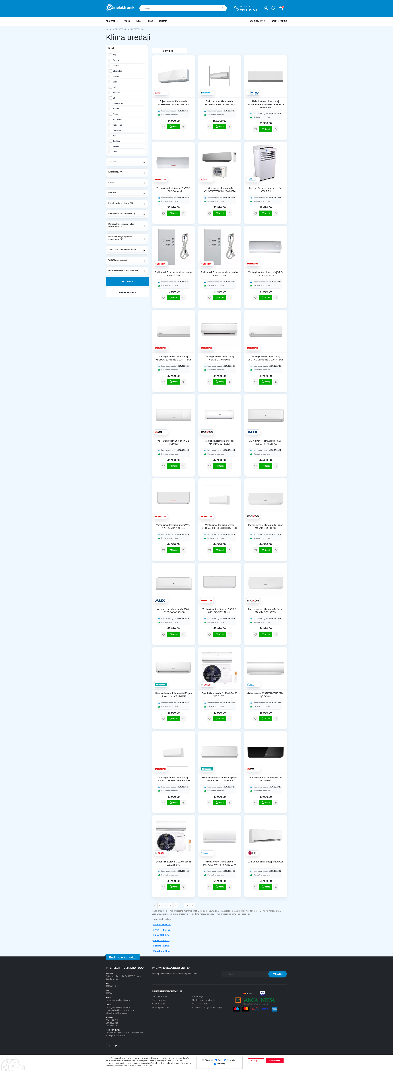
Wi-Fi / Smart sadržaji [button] (117, 260)
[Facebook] (109, 1046)
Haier (115, 87)
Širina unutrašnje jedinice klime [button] (122, 250)
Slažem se (275, 1060)
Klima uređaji (119, 29)
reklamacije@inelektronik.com (120, 1010)
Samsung (117, 130)
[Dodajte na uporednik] (183, 126)
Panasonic (117, 125)
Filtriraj (127, 281)
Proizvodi (111, 21)
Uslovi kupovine (159, 996)
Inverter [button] (111, 182)
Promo (127, 21)
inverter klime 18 (162, 924)
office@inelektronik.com (117, 1013)
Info (138, 21)
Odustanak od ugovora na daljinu (207, 1007)
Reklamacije (197, 996)
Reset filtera (127, 292)
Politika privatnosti (160, 1007)
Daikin (116, 66)
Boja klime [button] (113, 193)
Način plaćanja (257, 21)
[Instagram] (116, 1046)
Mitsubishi (117, 120)
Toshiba (116, 141)
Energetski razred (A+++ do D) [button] (121, 214)
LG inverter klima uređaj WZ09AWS (266, 861)
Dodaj (174, 127)
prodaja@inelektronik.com (118, 1000)
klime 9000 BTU (161, 935)
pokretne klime (161, 946)
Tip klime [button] (112, 162)
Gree (115, 82)
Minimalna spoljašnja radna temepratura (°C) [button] (120, 238)
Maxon (116, 109)
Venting (116, 146)
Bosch (116, 60)
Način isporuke (279, 21)
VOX (115, 152)
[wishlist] (163, 126)
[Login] (266, 8)
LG (114, 98)
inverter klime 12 (162, 930)
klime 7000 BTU (161, 940)
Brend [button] (111, 48)
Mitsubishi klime (162, 951)
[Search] (224, 8)
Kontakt (163, 21)
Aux (115, 55)
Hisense (116, 93)
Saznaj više (256, 1060)
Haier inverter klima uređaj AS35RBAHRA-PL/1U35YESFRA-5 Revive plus (265, 104)
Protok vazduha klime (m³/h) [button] (120, 203)
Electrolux (117, 71)
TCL (115, 136)
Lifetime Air (118, 103)
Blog (150, 21)
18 (186, 905)
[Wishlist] (273, 8)
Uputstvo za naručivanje (203, 1000)
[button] (280, 8)
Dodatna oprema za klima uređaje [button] (123, 270)
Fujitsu (116, 76)
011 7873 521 (112, 1025)
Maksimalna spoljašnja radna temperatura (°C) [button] (121, 225)
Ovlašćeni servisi (199, 1003)
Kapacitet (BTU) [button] (115, 172)
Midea (115, 114)
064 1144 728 (248, 9)
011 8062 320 (112, 1022)
